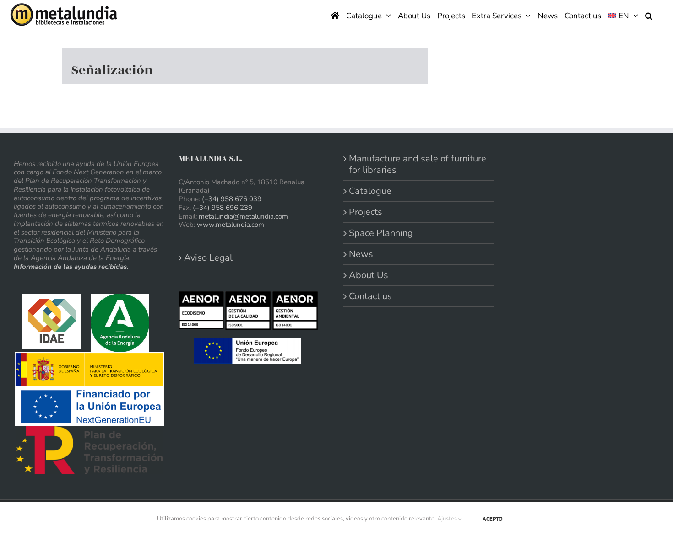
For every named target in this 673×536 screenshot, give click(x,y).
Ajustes (447, 519)
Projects (365, 212)
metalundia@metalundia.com (243, 216)
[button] (648, 15)
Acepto (493, 519)
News (361, 254)
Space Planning (381, 233)
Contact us (370, 296)
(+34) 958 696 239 (222, 207)
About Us (368, 275)
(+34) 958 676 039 (231, 199)
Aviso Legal (208, 257)
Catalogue (370, 191)
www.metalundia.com (230, 224)
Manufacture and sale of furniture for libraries (417, 164)
